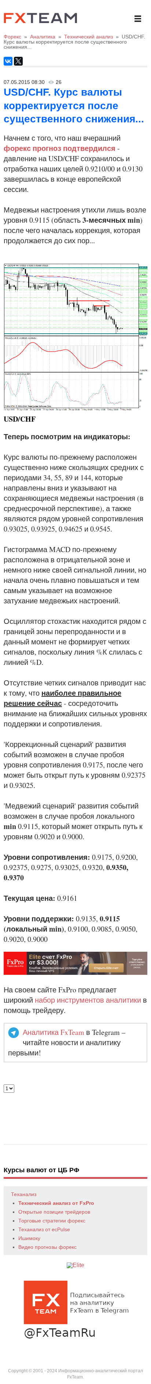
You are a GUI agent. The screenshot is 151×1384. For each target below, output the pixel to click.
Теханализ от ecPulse (44, 1229)
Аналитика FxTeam (53, 1032)
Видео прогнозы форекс (47, 1247)
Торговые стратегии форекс (51, 1221)
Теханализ (23, 1194)
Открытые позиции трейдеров (54, 1212)
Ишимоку (29, 1238)
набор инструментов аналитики (88, 1000)
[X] (18, 61)
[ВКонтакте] (8, 61)
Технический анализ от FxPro (56, 1203)
